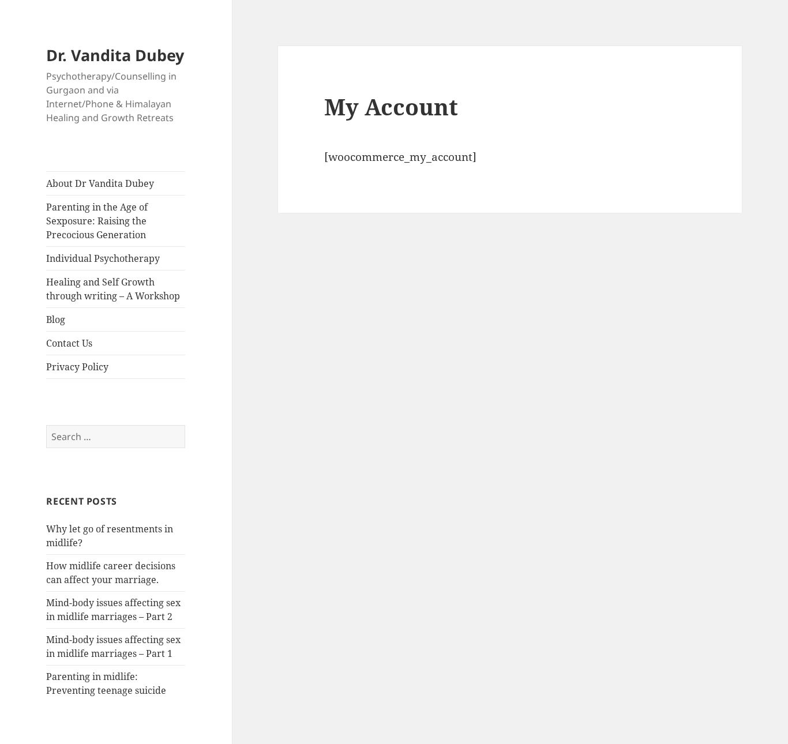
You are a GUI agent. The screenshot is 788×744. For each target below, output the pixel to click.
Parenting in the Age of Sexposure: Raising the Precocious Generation (97, 221)
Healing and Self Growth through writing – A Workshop (113, 289)
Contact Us (69, 343)
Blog (55, 319)
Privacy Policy (77, 366)
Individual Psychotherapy (103, 258)
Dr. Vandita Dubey (115, 55)
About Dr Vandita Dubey (100, 183)
